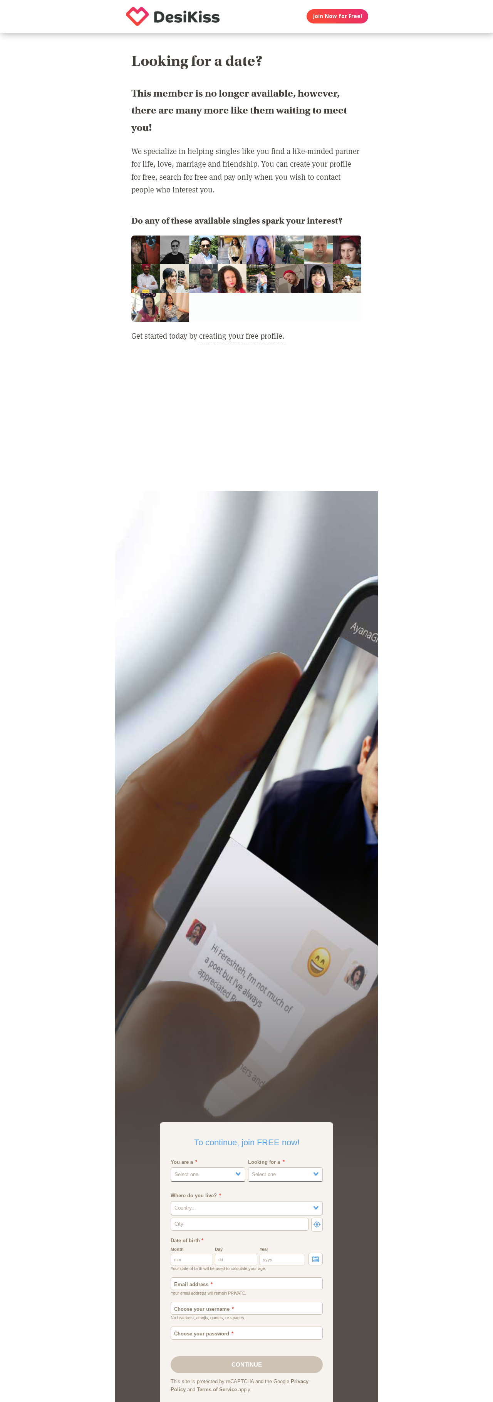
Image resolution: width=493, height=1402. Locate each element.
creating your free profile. (241, 335)
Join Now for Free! (337, 16)
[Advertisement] (246, 421)
